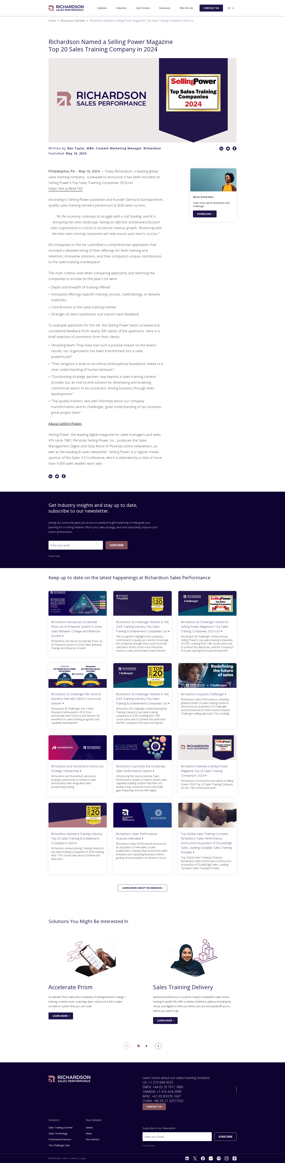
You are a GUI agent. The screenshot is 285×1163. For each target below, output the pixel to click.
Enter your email (59, 545)
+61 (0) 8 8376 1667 (166, 1096)
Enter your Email (153, 1137)
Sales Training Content (60, 1127)
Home (52, 20)
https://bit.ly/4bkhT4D (65, 188)
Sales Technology (57, 1133)
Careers (74, 1158)
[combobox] (231, 8)
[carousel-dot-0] (138, 1046)
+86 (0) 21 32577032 (168, 1101)
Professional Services (59, 1139)
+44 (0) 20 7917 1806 (168, 1087)
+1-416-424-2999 (169, 1091)
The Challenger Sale (59, 1145)
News (89, 1133)
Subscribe (117, 545)
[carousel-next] (158, 1046)
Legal (82, 1158)
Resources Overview (73, 20)
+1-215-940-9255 (160, 1082)
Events (89, 1127)
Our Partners (92, 1139)
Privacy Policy (54, 556)
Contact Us (211, 8)
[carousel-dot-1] (146, 1046)
